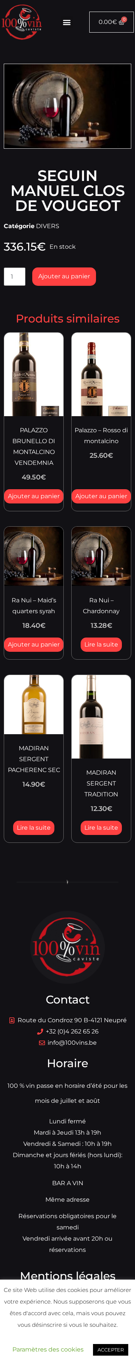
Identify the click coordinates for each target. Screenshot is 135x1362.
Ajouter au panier (64, 276)
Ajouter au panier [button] (34, 496)
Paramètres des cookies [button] (48, 1349)
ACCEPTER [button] (111, 1350)
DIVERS (47, 226)
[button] (67, 22)
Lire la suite (101, 644)
